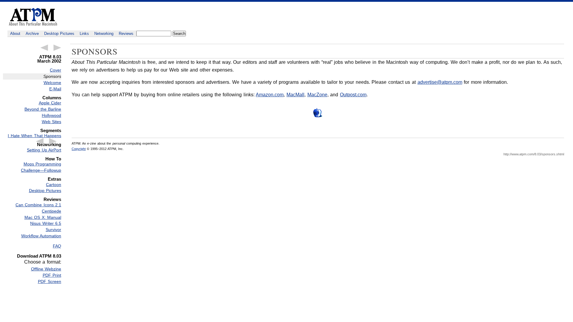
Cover (55, 70)
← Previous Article (44, 47)
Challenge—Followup (41, 170)
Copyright (79, 149)
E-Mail (55, 88)
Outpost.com (353, 94)
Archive (32, 33)
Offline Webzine (46, 269)
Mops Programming (42, 164)
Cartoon (53, 184)
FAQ (57, 246)
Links (84, 33)
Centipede (51, 211)
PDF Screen (49, 281)
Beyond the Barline (42, 109)
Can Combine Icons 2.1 (38, 204)
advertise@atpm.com (440, 82)
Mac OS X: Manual (42, 217)
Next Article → (57, 47)
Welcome (52, 82)
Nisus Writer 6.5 (45, 223)
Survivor (53, 229)
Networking (103, 33)
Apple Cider (50, 102)
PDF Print (52, 275)
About (15, 33)
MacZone (317, 94)
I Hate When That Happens (34, 135)
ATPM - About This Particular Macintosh (33, 17)
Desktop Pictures (59, 33)
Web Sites (51, 121)
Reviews (126, 33)
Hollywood (51, 115)
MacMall (295, 94)
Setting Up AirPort (44, 150)
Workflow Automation (41, 235)
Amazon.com (270, 94)
